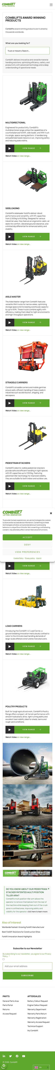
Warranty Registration (37, 1018)
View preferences (27, 552)
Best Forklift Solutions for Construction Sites (21, 932)
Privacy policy (30, 558)
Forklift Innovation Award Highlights (17, 936)
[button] (51, 513)
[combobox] (27, 50)
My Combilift (33, 1030)
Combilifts (9, 28)
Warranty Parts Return (37, 1013)
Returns (6, 1009)
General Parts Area (11, 1001)
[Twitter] (10, 1056)
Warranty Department (37, 1009)
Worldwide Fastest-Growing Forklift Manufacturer (23, 927)
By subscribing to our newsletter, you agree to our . (27, 955)
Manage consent (4, 1065)
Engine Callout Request (37, 1005)
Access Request (10, 1013)
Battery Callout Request (38, 1001)
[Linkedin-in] (4, 1056)
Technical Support (35, 1026)
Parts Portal (8, 1005)
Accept (27, 537)
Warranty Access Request (39, 1022)
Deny (27, 545)
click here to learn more (37, 911)
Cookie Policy (18, 558)
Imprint (38, 558)
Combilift (13, 1062)
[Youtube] (23, 1056)
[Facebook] (17, 1056)
